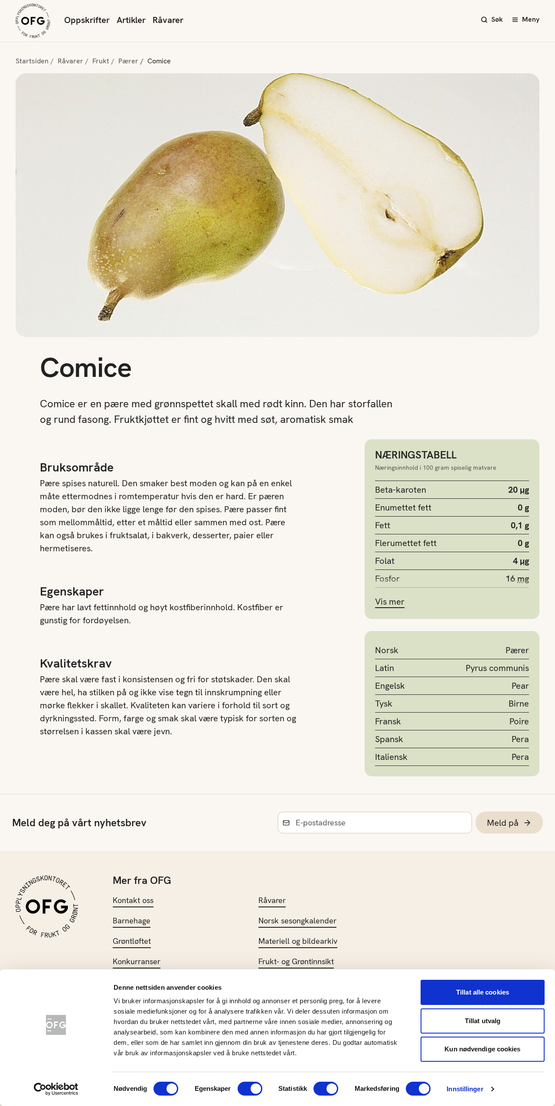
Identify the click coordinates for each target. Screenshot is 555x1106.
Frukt (100, 60)
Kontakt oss (133, 900)
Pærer (128, 60)
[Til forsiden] (33, 20)
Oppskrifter (87, 20)
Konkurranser (136, 961)
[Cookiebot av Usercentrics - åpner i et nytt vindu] (56, 1089)
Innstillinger (465, 1089)
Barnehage (131, 921)
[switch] (250, 1089)
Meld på (503, 822)
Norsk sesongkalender (297, 921)
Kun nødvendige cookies (482, 1049)
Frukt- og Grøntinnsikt (296, 961)
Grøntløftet (132, 941)
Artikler (131, 20)
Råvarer (168, 20)
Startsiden (32, 60)
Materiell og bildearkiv (297, 941)
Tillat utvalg (482, 1020)
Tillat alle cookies (482, 992)
